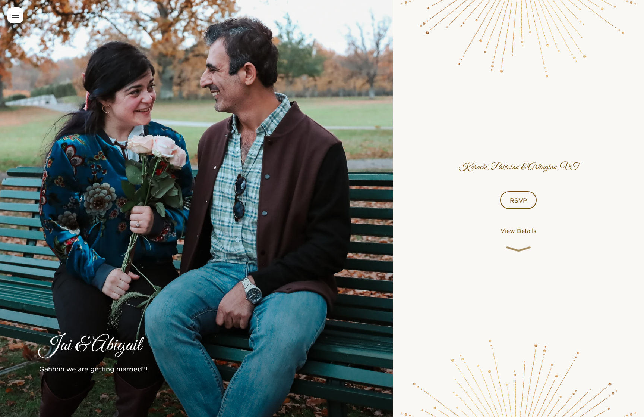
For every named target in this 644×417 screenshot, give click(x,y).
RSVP (518, 200)
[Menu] (15, 15)
